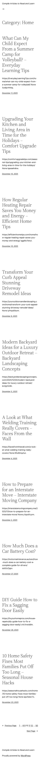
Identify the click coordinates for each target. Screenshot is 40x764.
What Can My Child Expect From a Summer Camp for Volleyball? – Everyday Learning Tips (18, 54)
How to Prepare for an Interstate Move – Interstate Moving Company (19, 492)
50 (37, 725)
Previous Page (9, 725)
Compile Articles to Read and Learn (18, 3)
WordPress (26, 756)
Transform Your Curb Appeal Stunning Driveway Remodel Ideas (17, 282)
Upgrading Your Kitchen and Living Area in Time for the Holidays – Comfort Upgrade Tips (19, 135)
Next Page (32, 731)
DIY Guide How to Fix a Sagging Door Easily (19, 605)
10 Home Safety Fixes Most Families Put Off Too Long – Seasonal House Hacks (18, 669)
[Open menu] (3, 9)
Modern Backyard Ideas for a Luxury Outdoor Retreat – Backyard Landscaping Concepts (20, 355)
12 (32, 725)
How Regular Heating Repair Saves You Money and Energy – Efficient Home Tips (19, 213)
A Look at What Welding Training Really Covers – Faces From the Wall (19, 428)
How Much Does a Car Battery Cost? (20, 548)
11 (29, 725)
